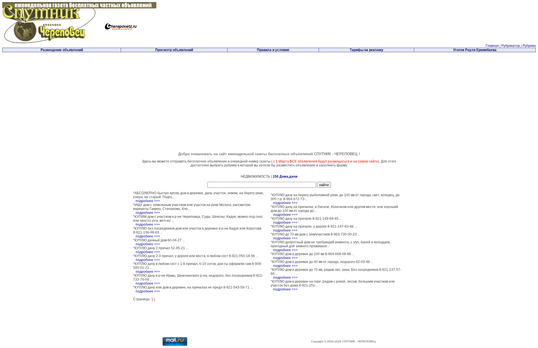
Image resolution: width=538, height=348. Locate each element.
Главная (492, 46)
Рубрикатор (510, 46)
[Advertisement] (222, 92)
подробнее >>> (148, 201)
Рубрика (529, 46)
